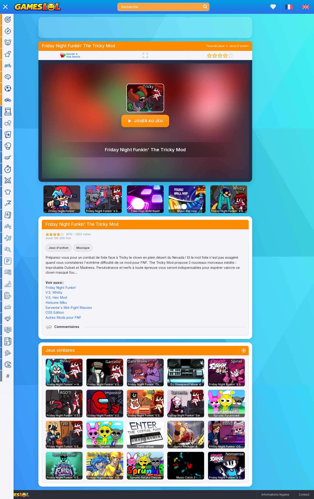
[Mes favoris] (273, 7)
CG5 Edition (55, 312)
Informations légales (275, 494)
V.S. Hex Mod (56, 297)
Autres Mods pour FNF (63, 317)
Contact (304, 494)
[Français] (288, 7)
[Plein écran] (145, 55)
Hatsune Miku (56, 302)
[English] (305, 7)
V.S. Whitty (54, 292)
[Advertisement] (145, 27)
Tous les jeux (215, 46)
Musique (82, 248)
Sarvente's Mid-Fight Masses (69, 308)
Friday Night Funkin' (61, 288)
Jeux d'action (239, 46)
